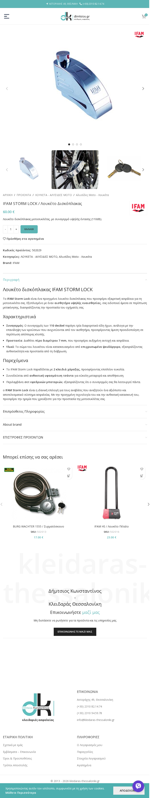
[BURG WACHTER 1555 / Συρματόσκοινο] (38, 493)
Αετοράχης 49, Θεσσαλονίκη (95, 699)
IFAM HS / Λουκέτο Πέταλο (111, 526)
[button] (7, 88)
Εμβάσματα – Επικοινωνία (19, 752)
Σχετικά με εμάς (13, 745)
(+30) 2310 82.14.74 (93, 3)
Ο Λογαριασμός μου (89, 745)
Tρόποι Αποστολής (15, 765)
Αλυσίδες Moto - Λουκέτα (92, 195)
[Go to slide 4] (81, 144)
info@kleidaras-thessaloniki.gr (95, 720)
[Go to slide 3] (77, 144)
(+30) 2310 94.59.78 (89, 713)
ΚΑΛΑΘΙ (29, 229)
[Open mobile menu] (6, 16)
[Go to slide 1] (69, 144)
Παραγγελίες (85, 752)
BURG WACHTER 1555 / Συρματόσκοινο (38, 526)
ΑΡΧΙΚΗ (7, 195)
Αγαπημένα (84, 765)
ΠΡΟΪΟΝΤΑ (24, 195)
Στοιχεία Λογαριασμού (91, 758)
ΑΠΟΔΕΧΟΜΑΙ (129, 790)
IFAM (16, 263)
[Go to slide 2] (73, 144)
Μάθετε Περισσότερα (20, 792)
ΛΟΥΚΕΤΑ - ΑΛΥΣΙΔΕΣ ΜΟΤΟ (53, 195)
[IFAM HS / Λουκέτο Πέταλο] (111, 493)
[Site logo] (75, 16)
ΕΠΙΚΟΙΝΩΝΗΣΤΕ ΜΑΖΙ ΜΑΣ (75, 631)
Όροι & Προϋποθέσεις (17, 758)
